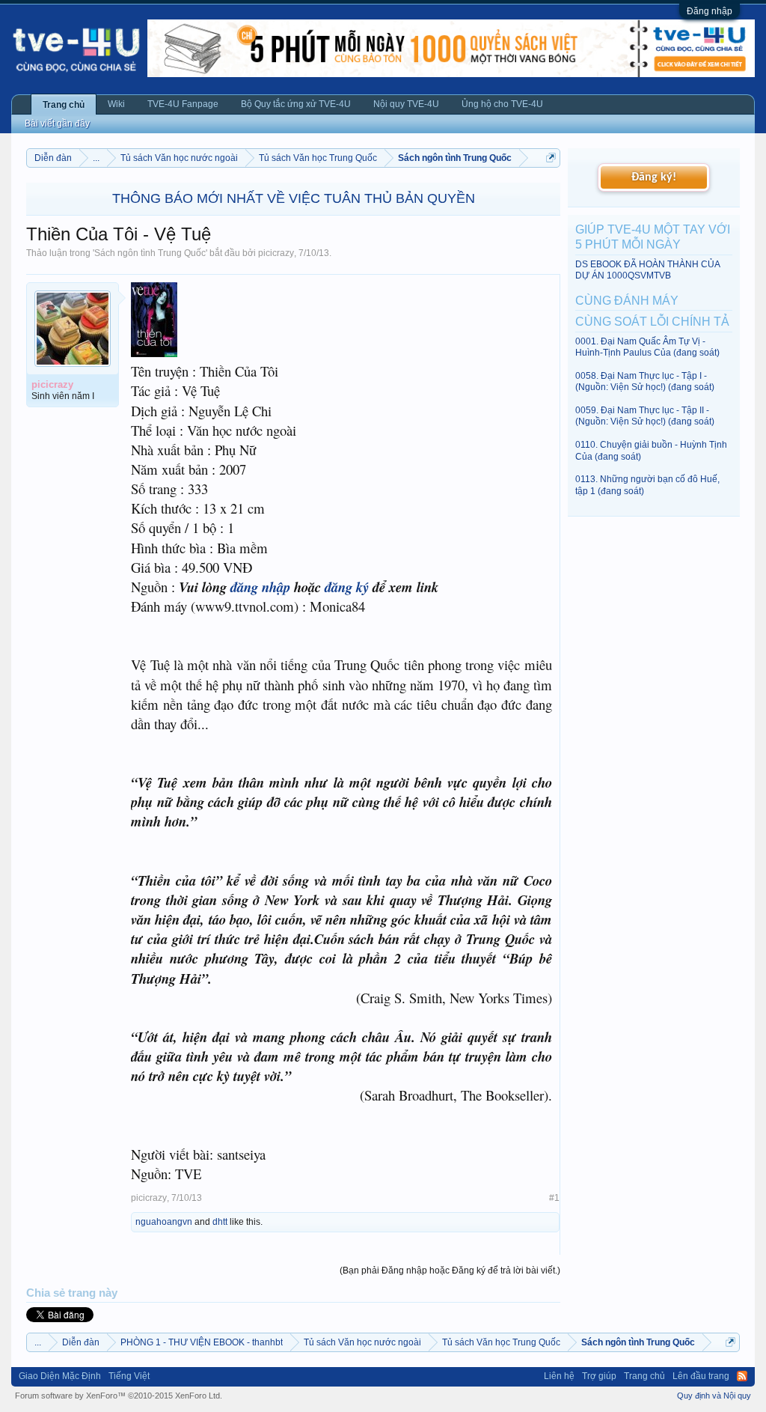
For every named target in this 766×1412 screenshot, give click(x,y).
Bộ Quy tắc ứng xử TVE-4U (296, 104)
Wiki (116, 104)
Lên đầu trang (700, 1376)
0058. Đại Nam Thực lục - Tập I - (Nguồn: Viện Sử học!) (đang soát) (644, 381)
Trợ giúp (599, 1376)
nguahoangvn (163, 1222)
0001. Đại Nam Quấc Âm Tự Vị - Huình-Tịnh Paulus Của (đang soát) (647, 347)
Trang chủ (64, 105)
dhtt (219, 1222)
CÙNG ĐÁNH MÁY (626, 300)
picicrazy (276, 253)
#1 (554, 1198)
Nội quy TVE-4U (406, 104)
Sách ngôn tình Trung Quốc (150, 253)
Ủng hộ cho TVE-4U (502, 104)
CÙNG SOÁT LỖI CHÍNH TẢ (652, 321)
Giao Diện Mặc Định (60, 1376)
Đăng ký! (653, 177)
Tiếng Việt (129, 1376)
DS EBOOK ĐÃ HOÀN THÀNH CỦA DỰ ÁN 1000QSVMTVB (647, 270)
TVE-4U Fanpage (182, 104)
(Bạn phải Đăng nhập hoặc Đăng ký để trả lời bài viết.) (450, 1270)
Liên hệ (559, 1376)
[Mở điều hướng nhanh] (551, 157)
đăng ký (347, 587)
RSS (742, 1376)
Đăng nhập (709, 11)
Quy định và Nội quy (714, 1395)
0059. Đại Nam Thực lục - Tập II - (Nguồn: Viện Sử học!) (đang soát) (644, 416)
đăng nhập (260, 587)
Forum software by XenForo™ (118, 1395)
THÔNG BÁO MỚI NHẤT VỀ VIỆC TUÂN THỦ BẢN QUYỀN (293, 198)
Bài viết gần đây (57, 123)
